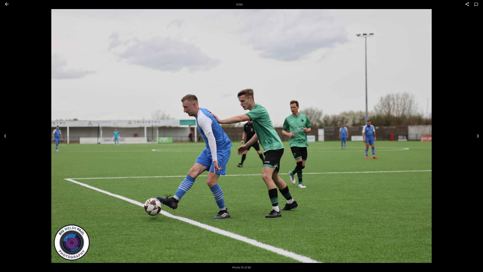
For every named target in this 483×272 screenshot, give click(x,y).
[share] (467, 4)
